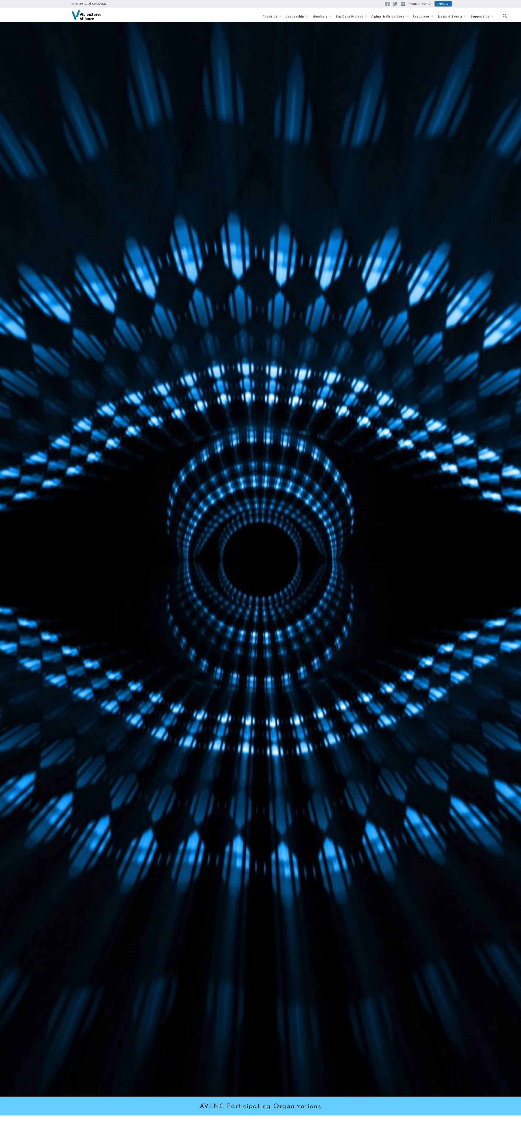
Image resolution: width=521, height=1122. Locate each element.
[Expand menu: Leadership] (306, 16)
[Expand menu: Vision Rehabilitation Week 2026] (465, 16)
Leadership (295, 16)
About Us (270, 16)
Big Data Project (349, 16)
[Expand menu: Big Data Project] (365, 16)
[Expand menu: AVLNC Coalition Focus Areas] (407, 16)
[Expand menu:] (491, 16)
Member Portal (419, 3)
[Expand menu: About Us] (280, 16)
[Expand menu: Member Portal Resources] (432, 16)
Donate (443, 3)
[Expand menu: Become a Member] (330, 16)
